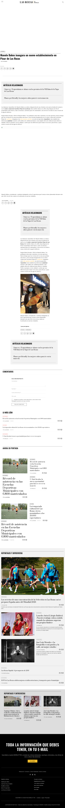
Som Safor (36, 789)
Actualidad (5, 416)
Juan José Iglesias (4, 61)
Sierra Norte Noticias (38, 785)
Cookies (38, 797)
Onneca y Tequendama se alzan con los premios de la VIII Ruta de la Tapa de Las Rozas (31, 90)
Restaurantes (28, 329)
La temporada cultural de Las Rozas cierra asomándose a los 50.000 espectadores (26, 427)
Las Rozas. (9, 119)
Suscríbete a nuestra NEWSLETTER (25, 797)
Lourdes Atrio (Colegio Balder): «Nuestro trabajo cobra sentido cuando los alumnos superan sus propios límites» (49, 619)
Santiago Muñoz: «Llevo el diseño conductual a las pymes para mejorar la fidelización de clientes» (12, 713)
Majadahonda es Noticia (39, 781)
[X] (4, 68)
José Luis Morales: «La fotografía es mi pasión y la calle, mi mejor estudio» (47, 644)
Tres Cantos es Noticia (39, 783)
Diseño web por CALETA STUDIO (52, 804)
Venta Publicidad (34, 771)
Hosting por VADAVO (38, 804)
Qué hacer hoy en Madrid (6, 783)
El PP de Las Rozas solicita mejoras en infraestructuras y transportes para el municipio (30, 680)
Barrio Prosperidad (5, 788)
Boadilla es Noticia (5, 785)
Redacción (21, 771)
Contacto (27, 771)
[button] (63, 2)
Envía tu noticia (42, 771)
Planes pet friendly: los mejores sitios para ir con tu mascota (26, 98)
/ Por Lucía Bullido (6, 429)
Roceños (3, 51)
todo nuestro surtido (26, 119)
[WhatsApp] (7, 68)
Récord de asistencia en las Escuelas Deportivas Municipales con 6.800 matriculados (27, 418)
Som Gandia (36, 787)
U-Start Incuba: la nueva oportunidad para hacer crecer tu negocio (22, 436)
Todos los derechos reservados (25, 804)
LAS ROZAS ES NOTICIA (11, 804)
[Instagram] (32, 774)
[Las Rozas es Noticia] (29, 2)
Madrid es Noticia (5, 779)
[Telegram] (13, 68)
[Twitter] (58, 421)
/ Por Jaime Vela (4, 605)
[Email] (10, 68)
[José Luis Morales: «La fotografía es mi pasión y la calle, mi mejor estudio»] (17, 650)
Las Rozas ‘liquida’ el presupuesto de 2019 (15, 671)
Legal (42, 797)
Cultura (4, 425)
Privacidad (47, 797)
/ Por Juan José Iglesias (40, 649)
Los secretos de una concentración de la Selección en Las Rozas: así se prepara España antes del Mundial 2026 (31, 601)
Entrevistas (39, 639)
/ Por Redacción (5, 438)
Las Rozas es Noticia (5, 790)
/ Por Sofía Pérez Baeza (5, 673)
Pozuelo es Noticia (38, 779)
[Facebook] (1, 68)
